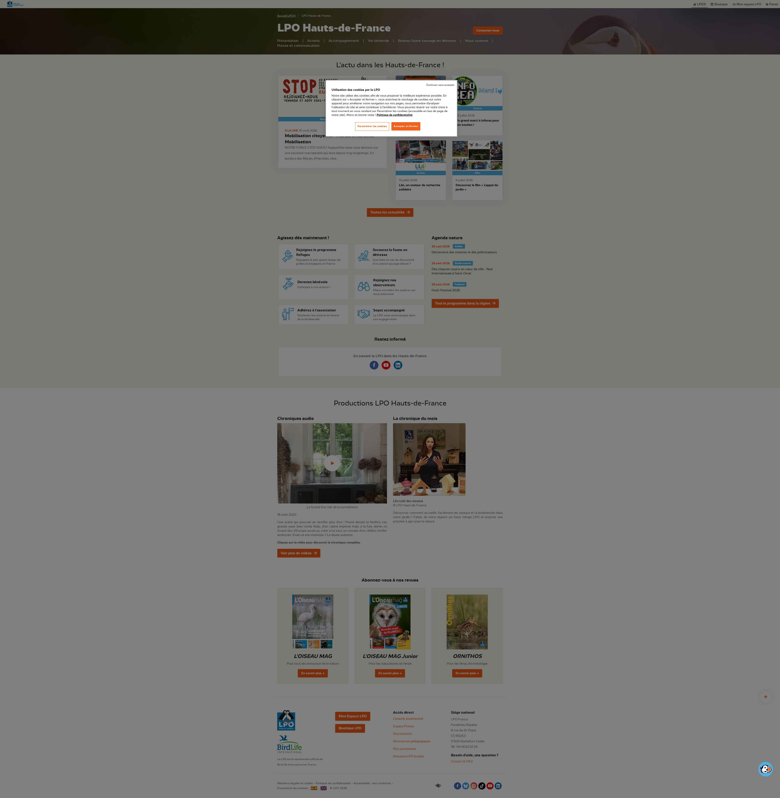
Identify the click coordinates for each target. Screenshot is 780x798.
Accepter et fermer (406, 126)
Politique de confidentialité (395, 115)
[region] (391, 108)
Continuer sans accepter (440, 85)
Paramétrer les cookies (372, 126)
